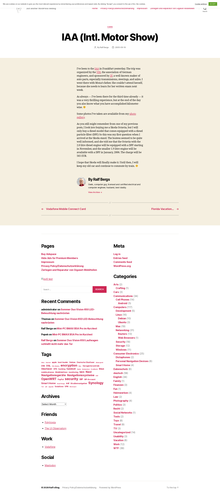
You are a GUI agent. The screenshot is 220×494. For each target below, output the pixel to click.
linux (101, 368)
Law (115, 396)
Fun (115, 388)
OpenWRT (48, 379)
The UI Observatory (55, 428)
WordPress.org (122, 266)
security (71, 379)
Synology (95, 383)
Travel (117, 424)
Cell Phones (122, 299)
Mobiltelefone (61, 372)
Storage (120, 345)
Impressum (142, 8)
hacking (61, 369)
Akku (42, 362)
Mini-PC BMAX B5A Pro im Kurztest (77, 328)
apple (54, 362)
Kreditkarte (94, 369)
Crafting (120, 288)
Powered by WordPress (110, 487)
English (117, 377)
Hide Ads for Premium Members (59, 258)
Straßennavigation (78, 383)
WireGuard (73, 386)
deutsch (118, 373)
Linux (119, 314)
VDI (98, 72)
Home (95, 8)
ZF (111, 75)
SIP (81, 379)
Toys (116, 420)
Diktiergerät (99, 362)
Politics (117, 404)
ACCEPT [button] (213, 4)
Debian (72, 362)
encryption (69, 365)
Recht (116, 408)
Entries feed (120, 258)
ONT (97, 375)
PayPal (61, 379)
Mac (118, 326)
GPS (55, 369)
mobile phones (47, 372)
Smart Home (48, 383)
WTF (116, 448)
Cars (110, 27)
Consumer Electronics (126, 353)
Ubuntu (122, 322)
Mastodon (50, 465)
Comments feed (122, 262)
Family (117, 381)
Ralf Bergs (104, 47)
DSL (48, 365)
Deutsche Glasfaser (86, 362)
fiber (79, 366)
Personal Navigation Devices (132, 361)
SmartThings (61, 383)
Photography (120, 400)
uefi (46, 386)
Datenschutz (120, 369)
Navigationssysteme (80, 375)
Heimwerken (86, 369)
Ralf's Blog (54, 487)
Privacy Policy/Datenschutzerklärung (117, 8)
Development (123, 310)
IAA (97, 68)
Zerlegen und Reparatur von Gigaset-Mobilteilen (172, 8)
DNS (43, 366)
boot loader (63, 362)
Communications (123, 296)
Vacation (118, 440)
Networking (122, 330)
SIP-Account (89, 379)
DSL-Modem (55, 366)
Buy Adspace (48, 254)
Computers (119, 307)
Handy (79, 369)
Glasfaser (46, 368)
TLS (42, 386)
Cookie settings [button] (201, 4)
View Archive (95, 192)
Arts (116, 284)
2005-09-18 (120, 47)
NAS (82, 372)
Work (116, 444)
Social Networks (122, 412)
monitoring (73, 372)
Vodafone (59, 386)
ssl (67, 383)
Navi (88, 372)
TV (115, 428)
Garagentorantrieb (91, 366)
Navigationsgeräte (53, 375)
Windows (121, 349)
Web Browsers (126, 337)
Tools (116, 416)
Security (120, 341)
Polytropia (50, 422)
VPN (66, 386)
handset (71, 368)
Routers (122, 333)
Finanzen (118, 384)
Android (48, 362)
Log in (116, 254)
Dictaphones (123, 357)
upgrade (51, 386)
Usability (118, 436)
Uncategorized (122, 432)
